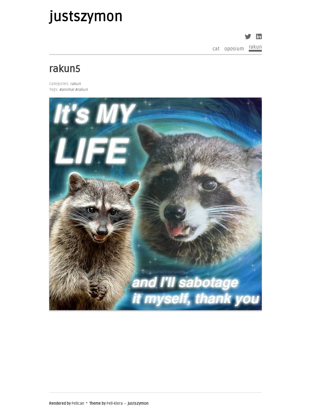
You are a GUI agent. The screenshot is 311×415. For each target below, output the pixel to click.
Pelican (78, 403)
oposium (234, 49)
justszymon (86, 17)
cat (216, 49)
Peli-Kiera (115, 403)
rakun (255, 47)
